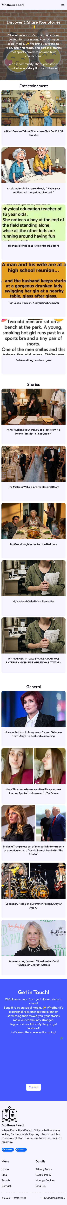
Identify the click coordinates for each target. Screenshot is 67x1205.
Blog (4, 1174)
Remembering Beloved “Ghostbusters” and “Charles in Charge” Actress (33, 963)
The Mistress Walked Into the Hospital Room (33, 486)
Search (6, 1180)
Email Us (40, 1185)
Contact (33, 1087)
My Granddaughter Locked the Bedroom (33, 544)
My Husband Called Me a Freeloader (33, 601)
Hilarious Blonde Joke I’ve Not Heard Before (33, 245)
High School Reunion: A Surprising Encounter (33, 302)
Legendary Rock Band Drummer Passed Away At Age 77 (34, 905)
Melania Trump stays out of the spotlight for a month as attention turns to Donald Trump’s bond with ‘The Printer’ (33, 850)
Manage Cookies (45, 1180)
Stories (33, 384)
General (33, 686)
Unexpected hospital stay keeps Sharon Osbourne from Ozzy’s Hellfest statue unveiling (33, 734)
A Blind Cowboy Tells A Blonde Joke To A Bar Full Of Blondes (33, 133)
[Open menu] (62, 5)
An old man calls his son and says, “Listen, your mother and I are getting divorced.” (33, 190)
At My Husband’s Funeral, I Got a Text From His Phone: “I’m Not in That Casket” (33, 431)
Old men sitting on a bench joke (34, 360)
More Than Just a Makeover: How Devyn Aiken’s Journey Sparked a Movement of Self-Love (33, 791)
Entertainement (33, 85)
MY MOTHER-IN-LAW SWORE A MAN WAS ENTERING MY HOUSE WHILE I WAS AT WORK (33, 660)
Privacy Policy (43, 1169)
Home (5, 1169)
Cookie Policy (43, 1174)
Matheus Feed (13, 5)
